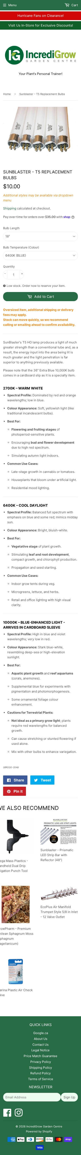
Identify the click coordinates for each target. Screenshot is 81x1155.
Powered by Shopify (39, 1131)
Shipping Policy (40, 1068)
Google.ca (40, 1033)
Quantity (9, 266)
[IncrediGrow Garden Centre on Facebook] (7, 1115)
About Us (40, 1039)
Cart (74, 5)
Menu (12, 5)
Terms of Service (40, 1079)
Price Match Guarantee (40, 1056)
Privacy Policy (40, 1062)
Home (7, 94)
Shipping (9, 208)
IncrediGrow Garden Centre (44, 1126)
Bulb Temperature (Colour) (21, 247)
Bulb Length (11, 228)
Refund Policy (40, 1073)
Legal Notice (40, 1050)
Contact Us (40, 1045)
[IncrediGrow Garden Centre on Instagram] (19, 1115)
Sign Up (69, 1097)
